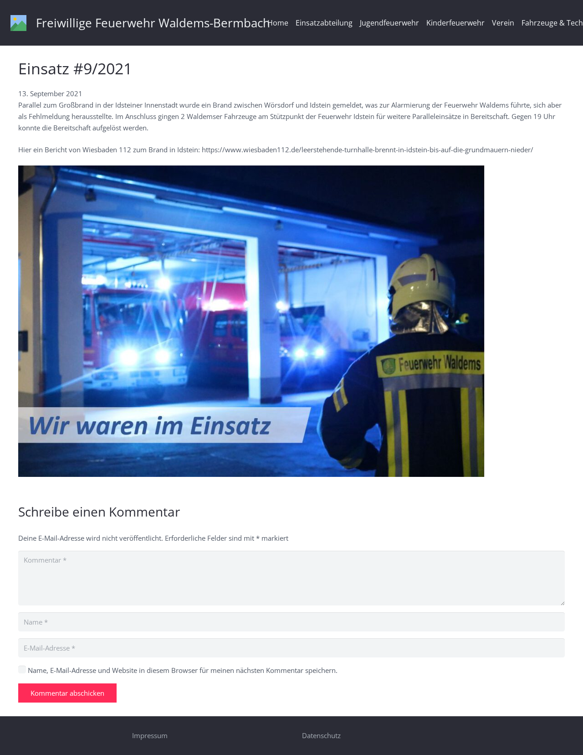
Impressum (150, 735)
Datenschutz (321, 735)
